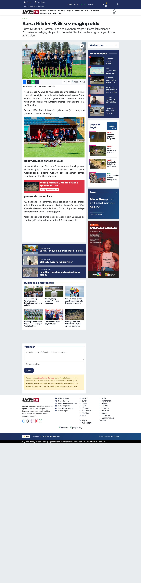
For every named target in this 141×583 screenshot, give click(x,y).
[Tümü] (116, 45)
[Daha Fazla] (37, 82)
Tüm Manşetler (64, 406)
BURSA (43, 10)
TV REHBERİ (86, 423)
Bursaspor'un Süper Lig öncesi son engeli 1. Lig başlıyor (33, 324)
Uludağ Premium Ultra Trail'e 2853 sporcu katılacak (72, 324)
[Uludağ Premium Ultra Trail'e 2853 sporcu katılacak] (74, 314)
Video (29, 2)
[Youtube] (36, 421)
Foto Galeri (41, 2)
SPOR (24, 19)
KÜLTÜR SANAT (92, 10)
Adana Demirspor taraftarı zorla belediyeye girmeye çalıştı (33, 302)
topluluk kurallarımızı (46, 378)
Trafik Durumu (63, 401)
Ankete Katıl (96, 215)
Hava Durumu (63, 398)
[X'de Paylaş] (29, 82)
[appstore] (64, 427)
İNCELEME (105, 408)
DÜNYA (104, 403)
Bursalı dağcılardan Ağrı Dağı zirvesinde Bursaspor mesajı (74, 301)
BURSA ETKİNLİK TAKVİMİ (34, 6)
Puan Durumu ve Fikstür (67, 403)
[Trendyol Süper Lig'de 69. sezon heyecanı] (54, 291)
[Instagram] (32, 421)
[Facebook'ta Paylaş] (24, 82)
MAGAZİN (105, 411)
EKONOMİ (79, 10)
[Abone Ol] (78, 82)
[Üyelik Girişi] (117, 4)
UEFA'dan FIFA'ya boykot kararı (52, 323)
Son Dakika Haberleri (66, 408)
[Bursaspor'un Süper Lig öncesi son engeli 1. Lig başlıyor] (33, 314)
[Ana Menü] (114, 13)
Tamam (102, 442)
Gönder (29, 370)
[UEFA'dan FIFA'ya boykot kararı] (54, 314)
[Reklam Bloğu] (103, 249)
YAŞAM (70, 10)
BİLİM (104, 398)
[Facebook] (24, 421)
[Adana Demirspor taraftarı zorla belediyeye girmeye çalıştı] (33, 291)
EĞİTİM (84, 406)
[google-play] (76, 427)
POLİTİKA (57, 13)
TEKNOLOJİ (106, 416)
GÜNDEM (52, 10)
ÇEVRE (84, 403)
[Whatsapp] (40, 421)
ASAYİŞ (61, 10)
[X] (28, 421)
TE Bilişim (115, 436)
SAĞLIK (104, 413)
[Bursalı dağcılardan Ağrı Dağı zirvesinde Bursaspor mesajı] (74, 291)
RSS (27, 436)
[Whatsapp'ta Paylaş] (33, 82)
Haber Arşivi (63, 411)
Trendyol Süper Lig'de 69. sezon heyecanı (52, 301)
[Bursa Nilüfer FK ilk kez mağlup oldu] (54, 60)
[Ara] (114, 10)
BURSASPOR (45, 13)
